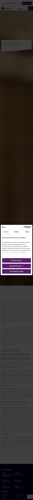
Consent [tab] (5, 231)
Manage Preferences (15, 266)
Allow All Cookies (16, 260)
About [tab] (27, 231)
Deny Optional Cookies (16, 271)
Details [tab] (16, 231)
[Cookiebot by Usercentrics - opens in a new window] (23, 227)
